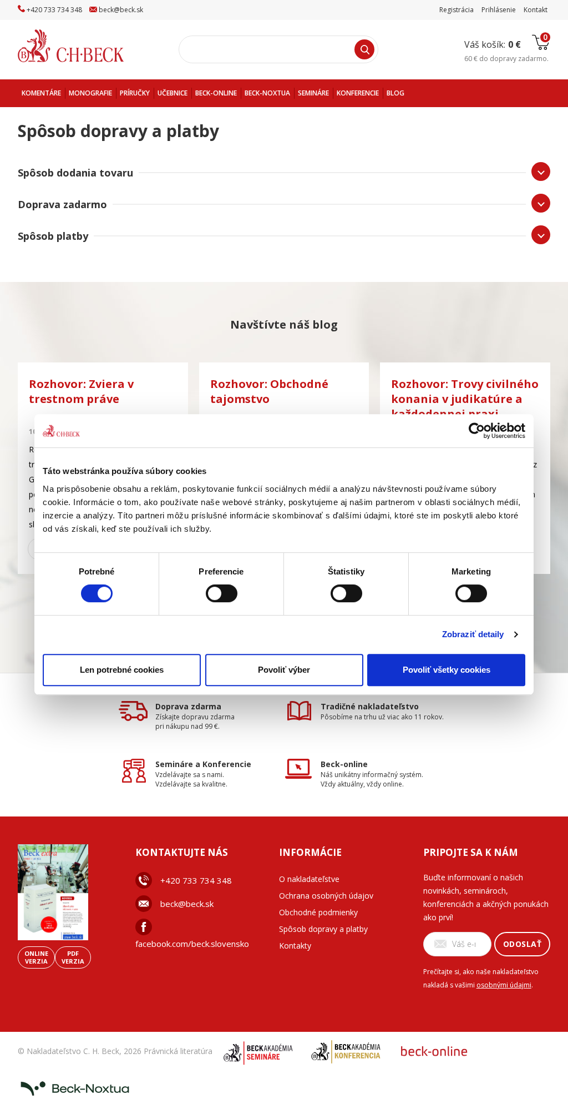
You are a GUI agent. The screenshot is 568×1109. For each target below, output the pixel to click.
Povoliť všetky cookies (446, 669)
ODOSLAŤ (522, 944)
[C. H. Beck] (86, 45)
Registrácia (456, 9)
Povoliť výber (284, 669)
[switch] (221, 593)
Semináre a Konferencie (203, 764)
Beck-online (344, 764)
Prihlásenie (498, 9)
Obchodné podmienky (318, 912)
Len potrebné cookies (122, 669)
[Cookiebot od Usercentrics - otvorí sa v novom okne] (476, 430)
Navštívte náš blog (284, 324)
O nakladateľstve (309, 879)
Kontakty (295, 945)
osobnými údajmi (503, 985)
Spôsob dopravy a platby (323, 929)
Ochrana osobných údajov (326, 895)
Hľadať (364, 49)
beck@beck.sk (187, 903)
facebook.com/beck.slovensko (192, 943)
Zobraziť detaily (473, 634)
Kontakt (535, 9)
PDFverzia (73, 957)
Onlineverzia (36, 957)
